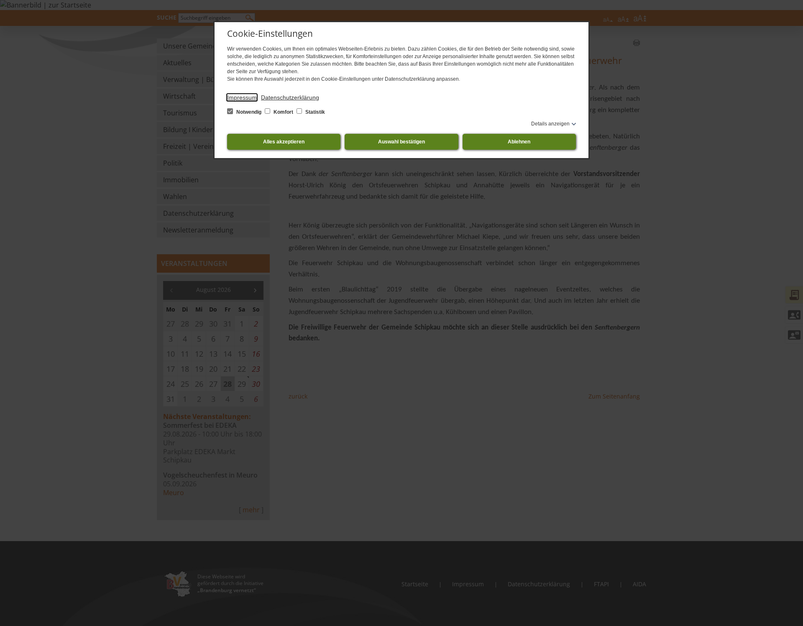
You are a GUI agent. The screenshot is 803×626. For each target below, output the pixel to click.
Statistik (314, 112)
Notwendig (249, 112)
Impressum (242, 97)
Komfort (283, 112)
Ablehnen (519, 142)
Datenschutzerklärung (290, 97)
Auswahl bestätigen (401, 142)
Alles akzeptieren (283, 142)
